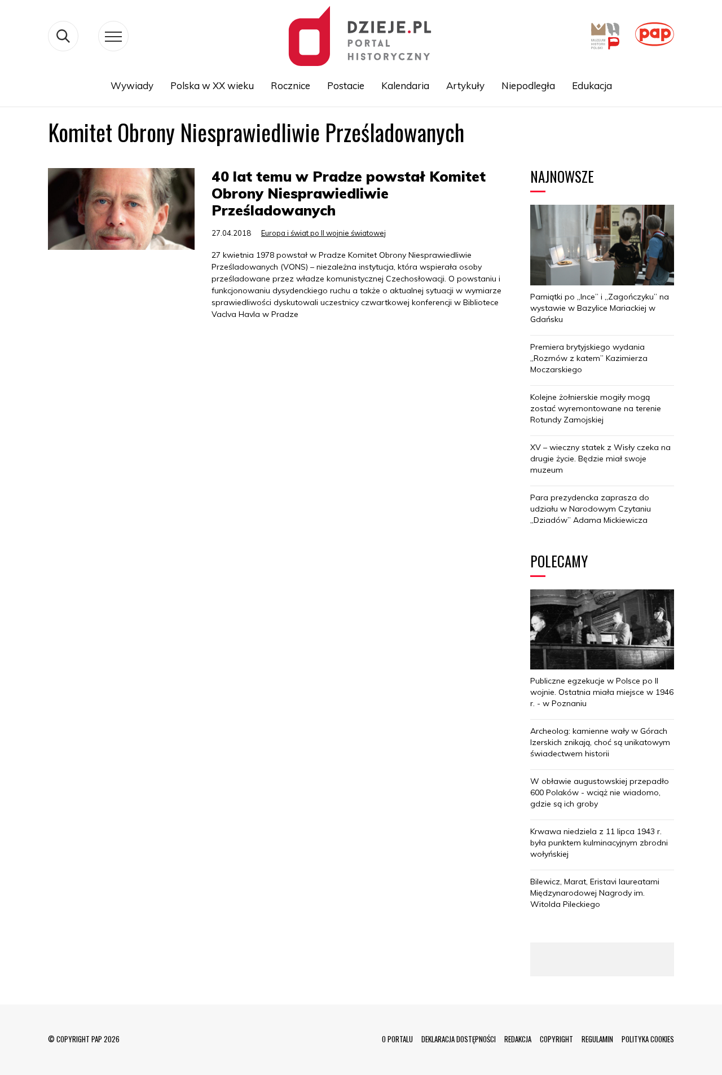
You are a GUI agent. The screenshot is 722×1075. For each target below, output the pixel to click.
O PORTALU (397, 1039)
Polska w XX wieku (212, 85)
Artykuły (465, 85)
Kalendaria (405, 85)
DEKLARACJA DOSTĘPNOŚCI (458, 1039)
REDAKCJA (517, 1039)
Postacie (345, 85)
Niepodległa (528, 85)
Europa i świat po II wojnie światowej (323, 232)
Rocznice (290, 85)
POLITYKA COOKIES (648, 1039)
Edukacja (592, 85)
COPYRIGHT (556, 1039)
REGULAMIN (597, 1039)
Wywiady (132, 85)
